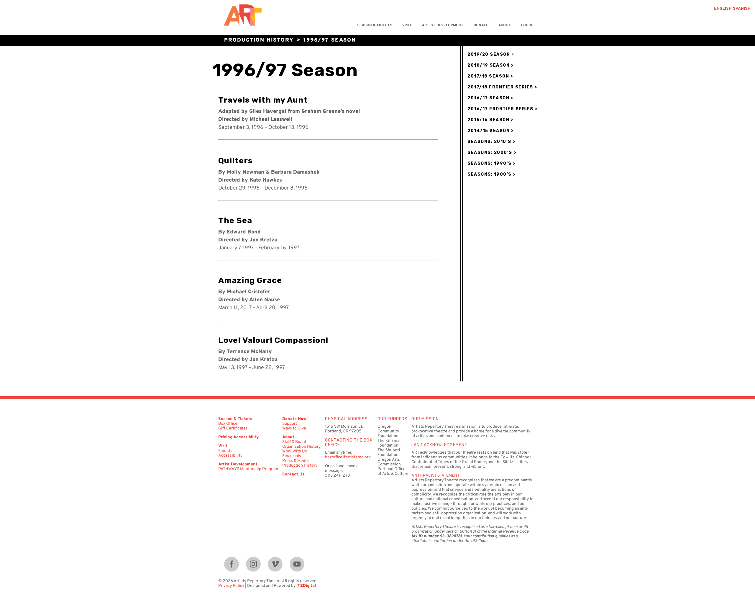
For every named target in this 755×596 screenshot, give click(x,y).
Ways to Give (294, 428)
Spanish (742, 8)
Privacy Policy (231, 585)
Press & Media (295, 460)
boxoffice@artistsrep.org (348, 457)
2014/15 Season (488, 130)
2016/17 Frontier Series (500, 108)
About (504, 25)
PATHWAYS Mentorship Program (248, 469)
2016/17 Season (488, 98)
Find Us (225, 450)
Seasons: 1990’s (489, 163)
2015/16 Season (488, 119)
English (723, 8)
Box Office (227, 423)
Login (526, 25)
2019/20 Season (488, 54)
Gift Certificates (233, 428)
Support (289, 423)
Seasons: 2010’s (489, 141)
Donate (481, 25)
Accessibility (230, 455)
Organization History (301, 446)
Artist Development (443, 25)
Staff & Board (294, 441)
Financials (291, 456)
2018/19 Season (488, 65)
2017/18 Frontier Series (500, 87)
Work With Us (294, 451)
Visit (407, 25)
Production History (259, 40)
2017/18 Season (488, 76)
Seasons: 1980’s (489, 174)
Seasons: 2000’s (489, 152)
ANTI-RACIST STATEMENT (435, 475)
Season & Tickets (374, 25)
